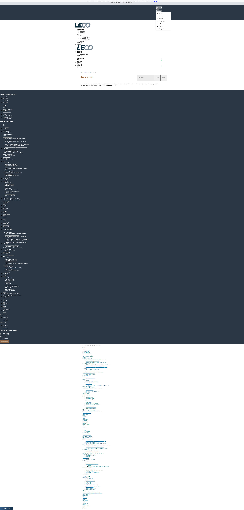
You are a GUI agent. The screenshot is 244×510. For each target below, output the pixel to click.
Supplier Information (10, 194)
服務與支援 (79, 43)
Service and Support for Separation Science (15, 141)
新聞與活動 (79, 52)
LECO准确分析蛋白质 (85, 37)
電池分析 (82, 41)
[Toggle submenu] (161, 58)
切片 (4, 204)
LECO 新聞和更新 (84, 54)
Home (82, 72)
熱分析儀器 (82, 32)
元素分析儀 (82, 31)
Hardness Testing (9, 174)
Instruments (6, 148)
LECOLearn (5, 158)
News (4, 215)
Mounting (7, 177)
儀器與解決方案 (80, 29)
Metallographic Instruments (12, 175)
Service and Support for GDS (12, 140)
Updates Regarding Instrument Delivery (12, 200)
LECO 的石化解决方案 (85, 40)
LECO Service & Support (8, 154)
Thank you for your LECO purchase (11, 198)
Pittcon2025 (5, 178)
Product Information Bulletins (12, 191)
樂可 (4, 207)
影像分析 (5, 205)
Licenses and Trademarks (11, 164)
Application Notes (9, 184)
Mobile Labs (8, 188)
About (4, 125)
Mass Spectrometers (8, 170)
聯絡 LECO (159, 7)
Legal (4, 161)
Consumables (6, 130)
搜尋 (157, 9)
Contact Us (4, 341)
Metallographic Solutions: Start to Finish (12, 172)
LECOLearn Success (9, 160)
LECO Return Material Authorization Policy (13, 152)
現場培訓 (79, 44)
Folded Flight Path (9, 171)
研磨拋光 (5, 209)
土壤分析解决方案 (84, 38)
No (156, 1)
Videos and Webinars (10, 195)
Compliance (5, 128)
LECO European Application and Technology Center (17, 144)
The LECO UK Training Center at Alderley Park (16, 147)
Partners (7, 127)
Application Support (10, 155)
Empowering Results (7, 134)
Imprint (7, 162)
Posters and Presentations (11, 190)
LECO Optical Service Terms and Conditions (18, 168)
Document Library (87, 72)
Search (157, 77)
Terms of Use (8, 167)
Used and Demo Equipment (11, 151)
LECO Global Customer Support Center (14, 145)
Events (4, 135)
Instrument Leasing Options (12, 150)
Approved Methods (9, 185)
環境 (81, 35)
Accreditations (8, 182)
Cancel (163, 77)
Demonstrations (6, 131)
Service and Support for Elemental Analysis (15, 138)
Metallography (6, 214)
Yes (154, 1)
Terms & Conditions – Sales (11, 165)
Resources (5, 181)
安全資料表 (79, 51)
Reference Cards (9, 192)
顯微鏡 (4, 212)
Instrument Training (7, 142)
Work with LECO (6, 201)
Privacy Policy (6, 180)
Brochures (7, 187)
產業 (78, 34)
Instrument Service (7, 137)
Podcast (4, 217)
